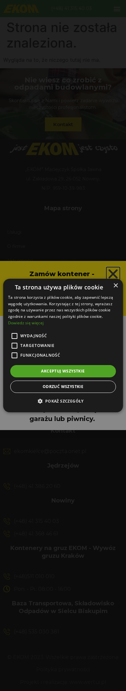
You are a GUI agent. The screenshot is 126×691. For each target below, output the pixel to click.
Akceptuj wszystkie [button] (63, 371)
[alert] (63, 345)
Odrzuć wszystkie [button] (63, 386)
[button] (62, 401)
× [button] (115, 285)
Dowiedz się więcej (26, 323)
